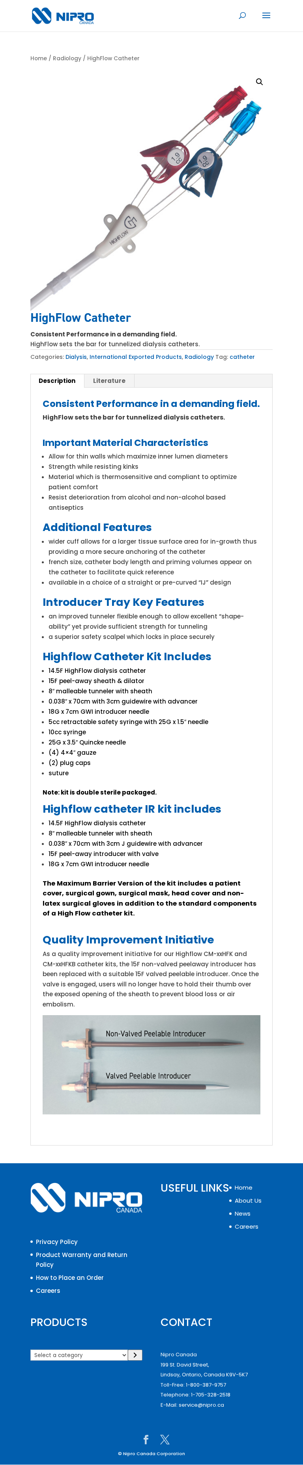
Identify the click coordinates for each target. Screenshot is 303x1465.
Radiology (67, 58)
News (243, 1213)
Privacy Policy (57, 1242)
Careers (48, 1291)
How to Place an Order (70, 1278)
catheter (242, 357)
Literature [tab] (109, 381)
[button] (259, 82)
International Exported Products (136, 357)
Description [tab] (57, 381)
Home (38, 58)
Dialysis (76, 357)
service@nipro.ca (201, 1405)
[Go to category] (135, 1355)
